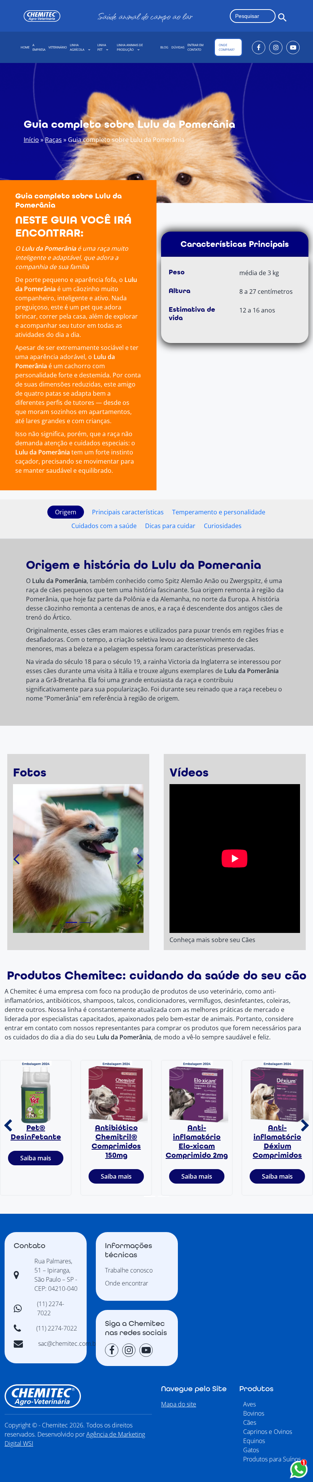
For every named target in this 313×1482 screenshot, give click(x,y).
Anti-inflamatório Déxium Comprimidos (277, 1141)
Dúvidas (177, 47)
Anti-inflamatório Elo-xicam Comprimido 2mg (197, 1141)
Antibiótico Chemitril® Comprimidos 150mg (116, 1141)
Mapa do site (178, 1404)
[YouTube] (293, 47)
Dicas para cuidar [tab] (170, 526)
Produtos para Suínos (272, 1459)
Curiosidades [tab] (223, 526)
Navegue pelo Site (194, 1388)
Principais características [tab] (128, 512)
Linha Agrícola (77, 47)
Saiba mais (35, 1158)
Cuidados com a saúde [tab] (104, 526)
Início (31, 139)
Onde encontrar (126, 1283)
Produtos (256, 1388)
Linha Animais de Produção (130, 47)
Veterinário (57, 47)
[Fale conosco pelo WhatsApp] (298, 1469)
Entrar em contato (195, 47)
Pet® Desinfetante (36, 1132)
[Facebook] (258, 47)
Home (25, 47)
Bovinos (253, 1413)
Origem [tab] (65, 512)
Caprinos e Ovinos (267, 1431)
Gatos (251, 1450)
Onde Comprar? (226, 47)
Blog (164, 47)
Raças (53, 139)
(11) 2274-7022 (56, 1328)
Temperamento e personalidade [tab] (218, 512)
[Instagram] (275, 47)
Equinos (254, 1441)
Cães (249, 1422)
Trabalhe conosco (129, 1270)
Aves (249, 1404)
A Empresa (38, 47)
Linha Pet (101, 47)
